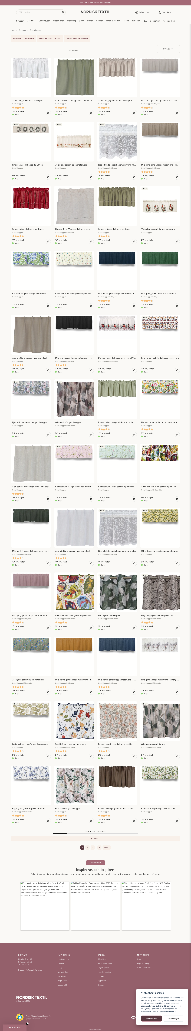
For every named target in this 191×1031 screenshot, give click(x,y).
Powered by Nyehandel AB (95, 1029)
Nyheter (20, 21)
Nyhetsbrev (62, 976)
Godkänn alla (151, 1018)
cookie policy (170, 1011)
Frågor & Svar (103, 968)
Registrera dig (143, 964)
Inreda (126, 21)
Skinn (81, 21)
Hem (13, 30)
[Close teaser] (27, 1023)
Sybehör (136, 21)
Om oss (61, 964)
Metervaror (58, 21)
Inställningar (173, 1018)
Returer (101, 985)
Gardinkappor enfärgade (23, 38)
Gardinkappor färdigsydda (77, 38)
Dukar (90, 21)
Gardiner (31, 21)
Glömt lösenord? (144, 968)
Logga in (140, 959)
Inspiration (155, 21)
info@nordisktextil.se (33, 970)
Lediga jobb (62, 985)
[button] (63, 12)
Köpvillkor (102, 959)
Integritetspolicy (104, 972)
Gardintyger (44, 21)
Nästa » (106, 847)
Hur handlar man (105, 964)
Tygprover (102, 981)
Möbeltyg (71, 21)
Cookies (101, 976)
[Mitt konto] (142, 12)
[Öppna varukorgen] (165, 12)
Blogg (60, 968)
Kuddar (99, 21)
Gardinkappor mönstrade (50, 38)
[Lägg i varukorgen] (48, 112)
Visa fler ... (96, 839)
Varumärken (169, 21)
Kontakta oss (63, 959)
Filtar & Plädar (113, 21)
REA (145, 21)
